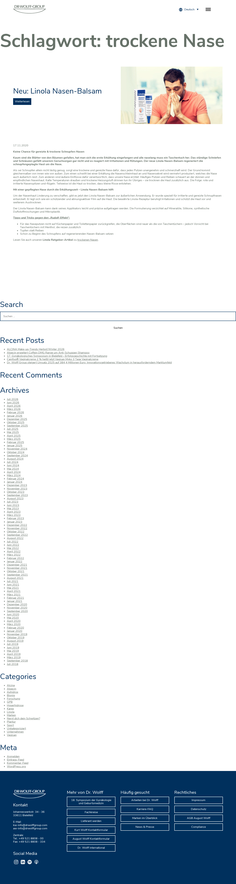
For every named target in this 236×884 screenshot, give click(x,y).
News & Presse (144, 827)
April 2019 (14, 654)
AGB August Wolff (198, 818)
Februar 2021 (15, 598)
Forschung (13, 699)
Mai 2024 (13, 469)
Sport (10, 725)
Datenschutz (198, 809)
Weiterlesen (22, 101)
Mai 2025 (13, 432)
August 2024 (15, 459)
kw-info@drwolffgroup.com (30, 825)
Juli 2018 (12, 664)
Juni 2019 (13, 647)
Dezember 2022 (17, 525)
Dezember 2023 (17, 485)
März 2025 (14, 439)
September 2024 (17, 455)
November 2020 (17, 608)
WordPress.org (16, 766)
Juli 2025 (12, 429)
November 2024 (17, 449)
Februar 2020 (15, 628)
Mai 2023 (13, 508)
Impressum (198, 800)
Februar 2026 (15, 412)
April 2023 (14, 512)
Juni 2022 (13, 545)
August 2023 (15, 498)
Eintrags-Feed (15, 760)
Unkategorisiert (16, 728)
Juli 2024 (12, 462)
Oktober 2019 (15, 637)
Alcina (11, 685)
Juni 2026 (13, 402)
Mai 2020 (13, 618)
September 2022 (17, 535)
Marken (11, 715)
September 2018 (17, 661)
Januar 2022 (14, 561)
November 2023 (17, 489)
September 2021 (17, 575)
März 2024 (14, 475)
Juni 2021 (13, 585)
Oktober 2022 (15, 532)
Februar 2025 (15, 442)
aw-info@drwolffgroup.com (30, 828)
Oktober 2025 (15, 422)
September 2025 (17, 426)
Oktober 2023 (15, 492)
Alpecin (11, 689)
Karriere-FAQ (145, 809)
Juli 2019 (12, 644)
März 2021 (14, 595)
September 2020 (17, 611)
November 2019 (17, 634)
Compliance (198, 827)
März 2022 (14, 555)
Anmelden (13, 756)
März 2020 (14, 624)
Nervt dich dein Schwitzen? (23, 718)
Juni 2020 (13, 614)
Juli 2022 (12, 542)
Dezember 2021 (17, 565)
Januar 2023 (14, 522)
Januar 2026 (14, 416)
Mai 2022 (13, 548)
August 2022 (15, 538)
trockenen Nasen (87, 240)
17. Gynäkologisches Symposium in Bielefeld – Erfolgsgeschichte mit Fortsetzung (57, 356)
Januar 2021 (14, 601)
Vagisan (12, 735)
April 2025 (14, 436)
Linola (10, 712)
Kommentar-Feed (17, 763)
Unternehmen (15, 732)
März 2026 (14, 409)
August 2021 (15, 578)
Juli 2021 (12, 581)
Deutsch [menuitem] (189, 9)
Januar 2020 (14, 631)
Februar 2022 (15, 558)
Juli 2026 (12, 399)
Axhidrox (12, 692)
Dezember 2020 (17, 604)
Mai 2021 (13, 588)
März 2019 (14, 657)
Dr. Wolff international (91, 848)
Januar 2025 (14, 445)
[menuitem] (191, 9)
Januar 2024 (14, 482)
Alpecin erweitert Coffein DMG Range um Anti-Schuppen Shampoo (48, 353)
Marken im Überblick (144, 818)
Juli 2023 (12, 502)
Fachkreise (91, 812)
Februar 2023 (15, 518)
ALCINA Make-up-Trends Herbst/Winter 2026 (35, 349)
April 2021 (14, 591)
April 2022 (14, 551)
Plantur (11, 722)
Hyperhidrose (15, 705)
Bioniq (11, 695)
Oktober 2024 (15, 452)
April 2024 (14, 472)
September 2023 (17, 495)
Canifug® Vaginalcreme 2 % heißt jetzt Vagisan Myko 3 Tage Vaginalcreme (52, 359)
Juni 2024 (13, 465)
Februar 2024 (15, 479)
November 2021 (17, 568)
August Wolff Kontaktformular (91, 839)
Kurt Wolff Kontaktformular (91, 830)
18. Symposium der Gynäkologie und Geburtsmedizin (91, 801)
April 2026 (14, 406)
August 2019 (15, 641)
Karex (10, 709)
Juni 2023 (13, 505)
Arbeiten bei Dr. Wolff (144, 800)
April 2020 (14, 621)
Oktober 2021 (15, 571)
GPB (10, 702)
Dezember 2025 (17, 419)
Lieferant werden (91, 821)
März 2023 (14, 515)
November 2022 (17, 528)
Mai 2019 (13, 651)
